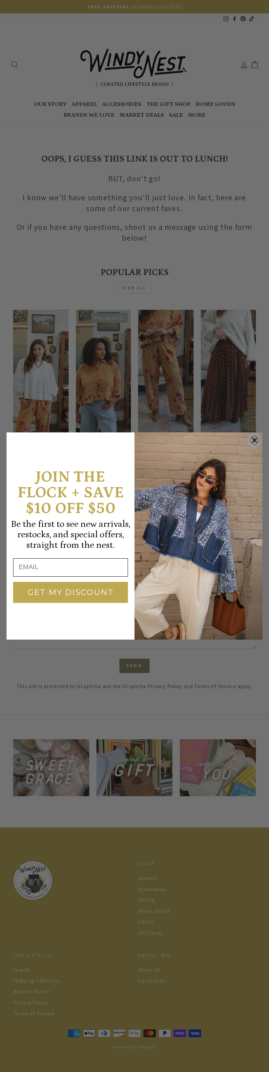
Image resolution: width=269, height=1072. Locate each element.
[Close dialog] (254, 440)
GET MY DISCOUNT (71, 592)
